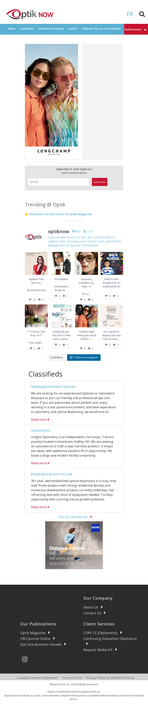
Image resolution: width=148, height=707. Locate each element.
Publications (133, 29)
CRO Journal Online (35, 638)
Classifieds (27, 28)
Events (73, 28)
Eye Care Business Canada (40, 644)
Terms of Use (72, 678)
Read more (39, 419)
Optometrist (40, 430)
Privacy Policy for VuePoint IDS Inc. (110, 678)
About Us (90, 607)
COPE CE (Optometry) (100, 632)
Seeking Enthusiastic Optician (53, 386)
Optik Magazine (32, 632)
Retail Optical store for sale (51, 474)
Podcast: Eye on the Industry (101, 28)
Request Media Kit (98, 649)
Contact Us (92, 613)
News (11, 28)
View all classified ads (73, 517)
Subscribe (100, 181)
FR (130, 14)
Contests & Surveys (51, 28)
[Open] (36, 263)
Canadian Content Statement (37, 678)
